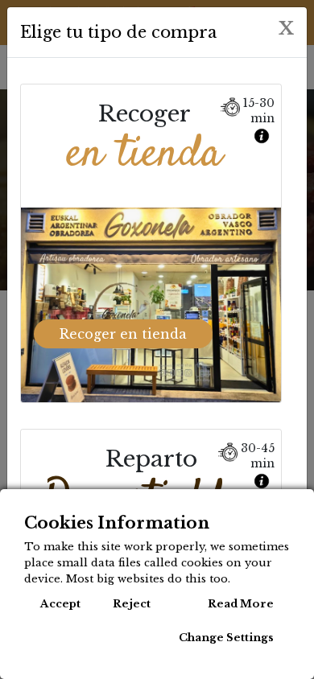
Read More (241, 604)
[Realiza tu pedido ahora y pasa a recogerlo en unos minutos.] (263, 132)
